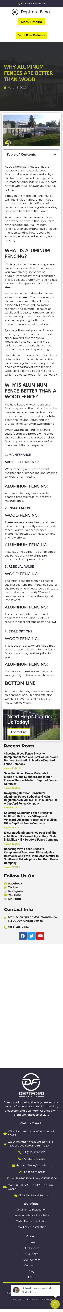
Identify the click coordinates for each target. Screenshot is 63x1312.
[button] (31, 21)
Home (31, 1242)
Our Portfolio (31, 1259)
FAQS (31, 1277)
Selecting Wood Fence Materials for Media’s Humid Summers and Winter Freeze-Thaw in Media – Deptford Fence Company (30, 778)
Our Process (31, 1248)
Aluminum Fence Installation (31, 1215)
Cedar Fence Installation (31, 1221)
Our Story (31, 1253)
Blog (32, 1271)
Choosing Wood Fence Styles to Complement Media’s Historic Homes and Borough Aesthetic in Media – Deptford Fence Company (31, 759)
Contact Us (31, 1265)
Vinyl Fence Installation (31, 1209)
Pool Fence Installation (31, 1227)
